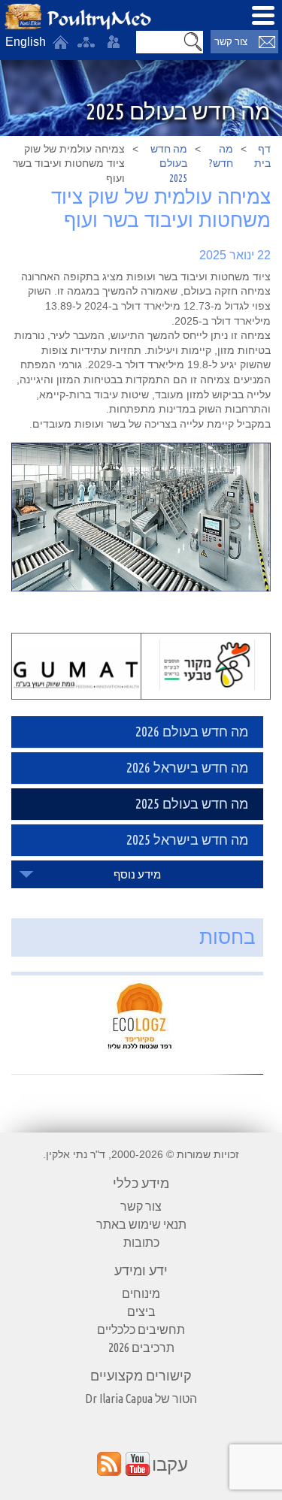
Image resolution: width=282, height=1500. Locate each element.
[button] (192, 42)
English (25, 41)
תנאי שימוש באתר (141, 1224)
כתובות (141, 1242)
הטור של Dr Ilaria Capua (141, 1398)
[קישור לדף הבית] (77, 17)
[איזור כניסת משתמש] (113, 42)
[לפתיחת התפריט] (263, 15)
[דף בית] (60, 42)
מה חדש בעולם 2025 (168, 163)
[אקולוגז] (137, 1017)
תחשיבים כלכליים (141, 1329)
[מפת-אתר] (85, 42)
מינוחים (141, 1293)
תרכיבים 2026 (141, 1347)
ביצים (141, 1311)
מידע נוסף (137, 874)
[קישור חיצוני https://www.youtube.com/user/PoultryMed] (138, 1464)
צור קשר (230, 41)
